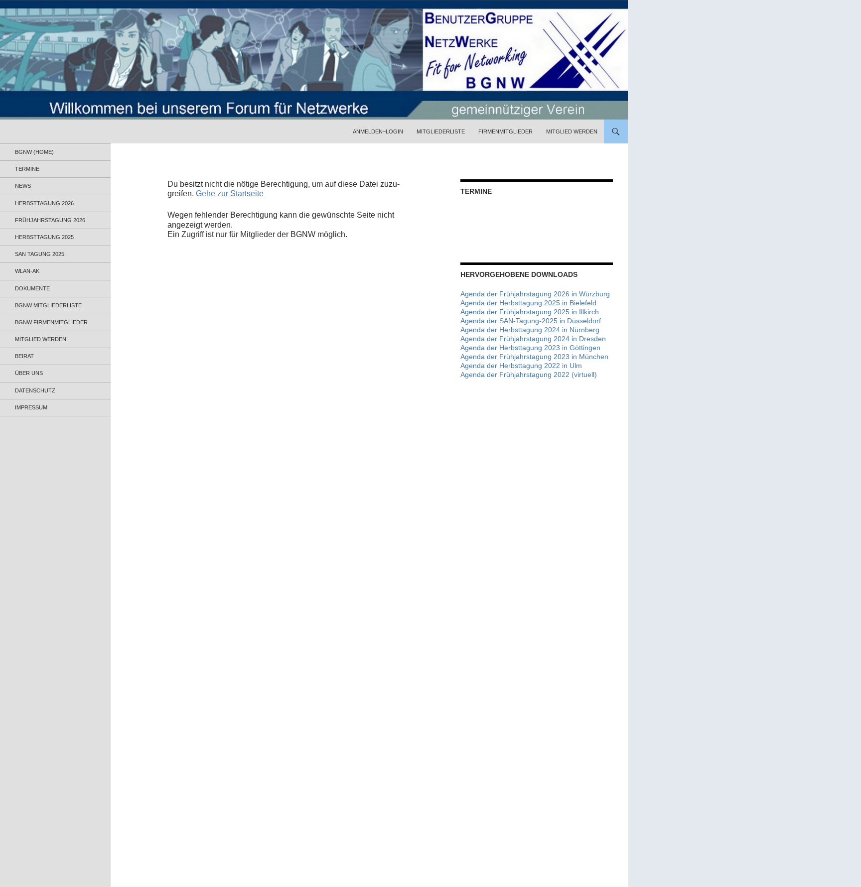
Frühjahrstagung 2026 (50, 220)
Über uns (29, 373)
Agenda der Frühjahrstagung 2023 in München (534, 357)
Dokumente (32, 288)
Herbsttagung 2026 (44, 203)
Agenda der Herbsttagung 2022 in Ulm (521, 366)
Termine (27, 169)
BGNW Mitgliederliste (48, 305)
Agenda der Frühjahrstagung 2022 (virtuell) (528, 375)
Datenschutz (35, 390)
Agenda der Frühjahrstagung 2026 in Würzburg (535, 294)
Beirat (24, 356)
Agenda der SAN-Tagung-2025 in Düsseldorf (530, 321)
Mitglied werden (571, 131)
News (23, 186)
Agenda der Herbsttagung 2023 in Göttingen (530, 348)
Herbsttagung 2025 (44, 237)
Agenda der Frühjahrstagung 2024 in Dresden (533, 339)
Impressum (31, 407)
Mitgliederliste (441, 131)
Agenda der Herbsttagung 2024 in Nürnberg (529, 330)
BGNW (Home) (34, 152)
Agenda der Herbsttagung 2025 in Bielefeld (528, 303)
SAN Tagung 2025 (39, 254)
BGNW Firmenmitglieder (51, 322)
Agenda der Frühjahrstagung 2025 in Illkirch (529, 312)
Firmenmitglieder (505, 131)
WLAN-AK (27, 271)
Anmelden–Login (378, 131)
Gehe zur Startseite (230, 193)
